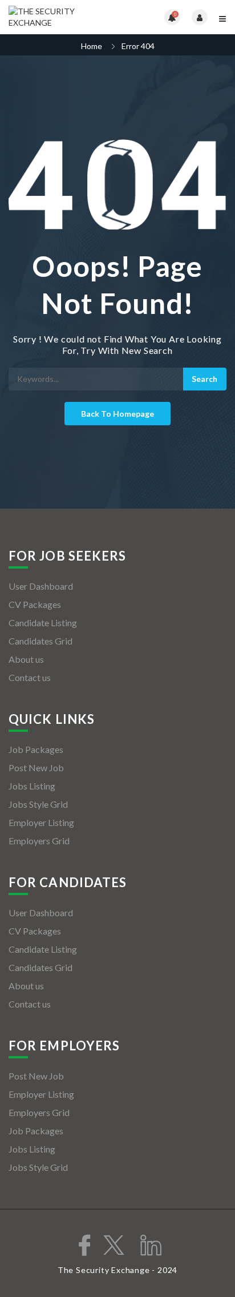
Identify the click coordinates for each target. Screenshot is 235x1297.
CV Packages (35, 604)
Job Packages (36, 749)
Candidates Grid (40, 640)
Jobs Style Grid (38, 804)
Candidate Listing (43, 622)
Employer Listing (41, 822)
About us (26, 659)
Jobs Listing (32, 785)
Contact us (30, 677)
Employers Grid (39, 840)
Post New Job (36, 767)
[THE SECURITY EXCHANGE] (63, 17)
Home (91, 46)
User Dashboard (41, 586)
